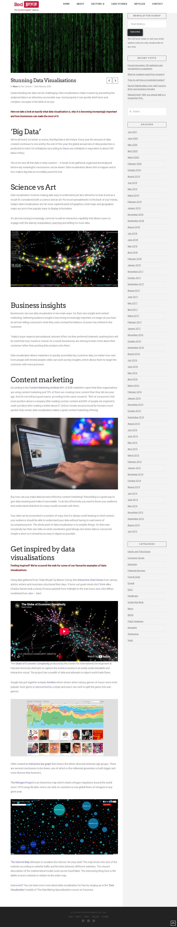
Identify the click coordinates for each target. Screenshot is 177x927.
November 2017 (135, 271)
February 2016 (135, 392)
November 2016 (135, 335)
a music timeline (47, 682)
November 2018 (135, 214)
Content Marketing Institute (44, 387)
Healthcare (133, 596)
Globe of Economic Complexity (32, 663)
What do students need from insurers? (146, 74)
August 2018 (134, 227)
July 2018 (132, 233)
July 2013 (132, 531)
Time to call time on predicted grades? (146, 80)
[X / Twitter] (88, 921)
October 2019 (134, 170)
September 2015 (136, 417)
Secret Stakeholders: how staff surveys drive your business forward (147, 87)
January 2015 (134, 468)
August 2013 (134, 525)
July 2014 (132, 493)
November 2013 (135, 512)
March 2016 (133, 385)
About (78, 916)
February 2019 (135, 202)
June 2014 (133, 499)
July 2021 (132, 132)
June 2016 (133, 366)
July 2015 (132, 430)
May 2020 (132, 145)
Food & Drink (134, 577)
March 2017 (133, 316)
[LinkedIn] (94, 921)
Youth (130, 640)
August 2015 (134, 423)
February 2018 (135, 259)
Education (132, 564)
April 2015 (133, 449)
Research (132, 627)
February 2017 (135, 322)
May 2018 (132, 246)
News (15, 87)
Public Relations (135, 621)
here (77, 870)
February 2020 (135, 164)
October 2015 (134, 411)
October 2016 (134, 341)
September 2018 (136, 221)
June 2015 (133, 436)
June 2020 (133, 138)
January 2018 (134, 265)
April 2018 (133, 252)
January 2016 (134, 398)
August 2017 (134, 290)
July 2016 (132, 360)
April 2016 (133, 379)
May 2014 (132, 506)
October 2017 (134, 278)
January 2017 (134, 328)
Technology (133, 634)
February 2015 (135, 462)
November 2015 (135, 404)
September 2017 (136, 284)
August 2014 (134, 487)
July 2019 (132, 183)
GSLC (130, 589)
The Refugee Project (22, 782)
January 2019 (134, 208)
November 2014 (135, 474)
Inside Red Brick (136, 602)
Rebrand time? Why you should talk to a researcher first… (147, 96)
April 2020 (133, 151)
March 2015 (133, 455)
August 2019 (134, 176)
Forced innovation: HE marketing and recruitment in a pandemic (145, 67)
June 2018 (133, 240)
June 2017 (133, 297)
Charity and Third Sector (139, 551)
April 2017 (133, 309)
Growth (131, 583)
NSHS (130, 615)
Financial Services (136, 570)
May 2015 (132, 442)
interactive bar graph (40, 763)
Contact (95, 916)
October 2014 (134, 480)
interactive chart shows (91, 579)
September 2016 (136, 347)
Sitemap (105, 916)
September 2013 (136, 519)
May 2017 (132, 303)
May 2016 (132, 373)
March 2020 (133, 157)
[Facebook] (83, 921)
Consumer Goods (136, 558)
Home (70, 916)
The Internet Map (20, 862)
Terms (86, 916)
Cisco (66, 148)
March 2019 (133, 195)
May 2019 (132, 189)
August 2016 (134, 354)
